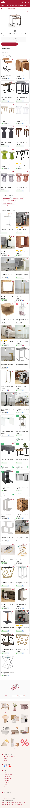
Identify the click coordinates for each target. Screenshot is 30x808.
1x (22, 250)
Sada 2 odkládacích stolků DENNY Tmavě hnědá (13, 97)
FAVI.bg (14, 804)
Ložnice (24, 736)
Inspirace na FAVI (8, 778)
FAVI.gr (18, 804)
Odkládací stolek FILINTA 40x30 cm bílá (11, 341)
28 (13, 521)
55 (13, 326)
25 (27, 213)
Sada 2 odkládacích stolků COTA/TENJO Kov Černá (13, 142)
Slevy (24, 748)
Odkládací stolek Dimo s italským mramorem (12, 274)
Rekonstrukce (15, 724)
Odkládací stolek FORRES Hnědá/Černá (11, 649)
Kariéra (5, 760)
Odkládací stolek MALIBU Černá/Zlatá (10, 582)
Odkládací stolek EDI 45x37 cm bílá (9, 604)
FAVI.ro (12, 802)
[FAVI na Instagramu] (6, 766)
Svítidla (5, 724)
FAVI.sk (4, 802)
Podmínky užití (7, 786)
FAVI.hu (17, 802)
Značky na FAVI (7, 776)
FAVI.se (4, 804)
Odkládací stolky (11, 8)
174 (27, 499)
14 (13, 303)
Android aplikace (9, 794)
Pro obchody (7, 782)
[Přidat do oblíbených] (13, 60)
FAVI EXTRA (6, 784)
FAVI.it (25, 802)
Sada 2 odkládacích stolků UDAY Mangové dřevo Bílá (14, 120)
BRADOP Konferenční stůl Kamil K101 (10, 319)
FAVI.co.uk (9, 804)
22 (27, 258)
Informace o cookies (8, 788)
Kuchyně (25, 724)
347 (13, 213)
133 (27, 149)
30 (13, 82)
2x (22, 227)
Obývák (15, 736)
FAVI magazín (7, 780)
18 (13, 236)
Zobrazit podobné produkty (9, 44)
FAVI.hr (21, 802)
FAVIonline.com (5, 798)
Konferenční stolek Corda (22, 559)
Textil (13, 5)
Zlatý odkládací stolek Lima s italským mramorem (13, 386)
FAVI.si (22, 804)
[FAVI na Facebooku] (4, 766)
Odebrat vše (8, 695)
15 (13, 499)
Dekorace (8, 5)
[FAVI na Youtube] (10, 766)
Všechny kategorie (22, 5)
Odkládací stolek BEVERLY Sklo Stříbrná (11, 672)
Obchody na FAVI (8, 774)
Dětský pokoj (5, 748)
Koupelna (5, 736)
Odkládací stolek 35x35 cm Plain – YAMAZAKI (12, 627)
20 (27, 236)
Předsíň (15, 748)
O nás (5, 772)
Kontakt (5, 758)
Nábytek (3, 5)
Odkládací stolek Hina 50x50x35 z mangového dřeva (14, 296)
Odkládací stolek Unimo (7, 251)
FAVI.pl (8, 802)
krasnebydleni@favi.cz (10, 756)
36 (27, 393)
